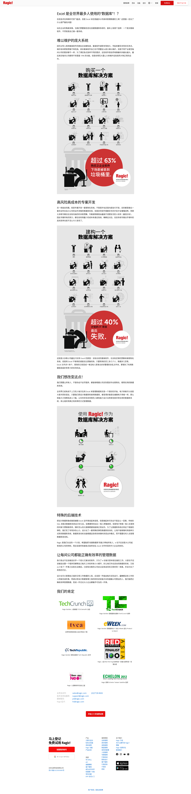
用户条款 (91, 790)
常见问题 (89, 774)
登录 (156, 3)
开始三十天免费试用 (95, 714)
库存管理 (105, 743)
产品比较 (89, 750)
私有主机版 (89, 743)
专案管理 (105, 755)
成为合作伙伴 (90, 769)
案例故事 (126, 3)
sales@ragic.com (79, 693)
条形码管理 (105, 750)
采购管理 (105, 745)
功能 (138, 3)
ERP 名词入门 (90, 776)
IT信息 (104, 767)
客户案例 (89, 767)
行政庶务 (105, 764)
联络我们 (119, 750)
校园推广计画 (90, 772)
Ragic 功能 (89, 748)
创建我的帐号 (62, 749)
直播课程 (89, 764)
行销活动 (105, 757)
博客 (117, 745)
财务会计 (105, 759)
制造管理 (105, 748)
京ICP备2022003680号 (56, 770)
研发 (103, 769)
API (87, 762)
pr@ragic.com (78, 699)
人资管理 (105, 752)
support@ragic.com (80, 696)
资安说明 (89, 745)
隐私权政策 (99, 790)
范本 (133, 3)
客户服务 (105, 762)
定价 (144, 3)
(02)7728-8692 (97, 693)
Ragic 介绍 (119, 740)
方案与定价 (89, 740)
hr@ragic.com (78, 701)
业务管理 (105, 740)
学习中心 (89, 760)
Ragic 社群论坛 (121, 748)
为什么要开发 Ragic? (123, 743)
